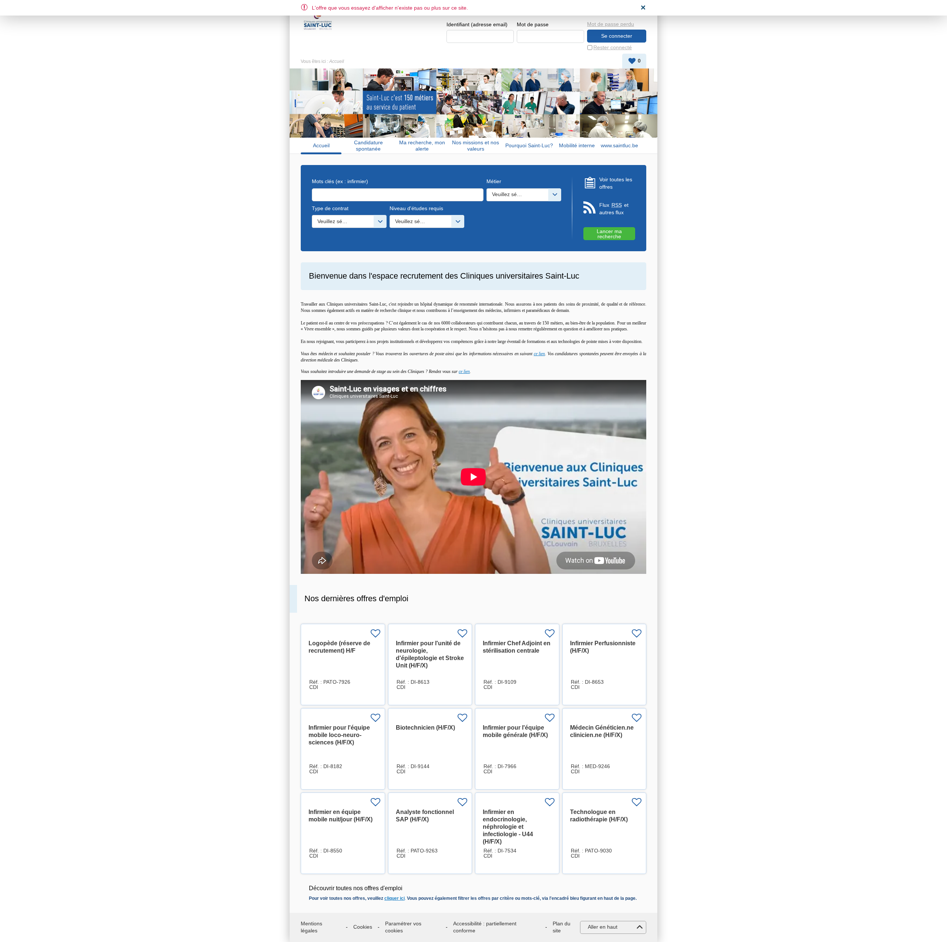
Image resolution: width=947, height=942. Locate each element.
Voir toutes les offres (615, 183)
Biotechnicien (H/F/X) (425, 727)
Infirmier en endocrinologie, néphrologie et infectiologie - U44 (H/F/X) (508, 827)
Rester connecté (612, 47)
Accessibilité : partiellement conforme (484, 927)
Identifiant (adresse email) (477, 24)
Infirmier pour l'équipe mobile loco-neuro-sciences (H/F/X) (339, 735)
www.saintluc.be (619, 145)
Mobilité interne (577, 145)
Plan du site (561, 927)
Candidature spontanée (368, 145)
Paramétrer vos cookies (403, 927)
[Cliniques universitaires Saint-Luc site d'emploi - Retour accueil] (318, 19)
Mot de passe (533, 24)
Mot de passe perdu (610, 24)
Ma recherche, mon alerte (422, 145)
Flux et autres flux (613, 208)
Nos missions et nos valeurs (475, 145)
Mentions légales (311, 927)
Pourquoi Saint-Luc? (529, 145)
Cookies (362, 927)
